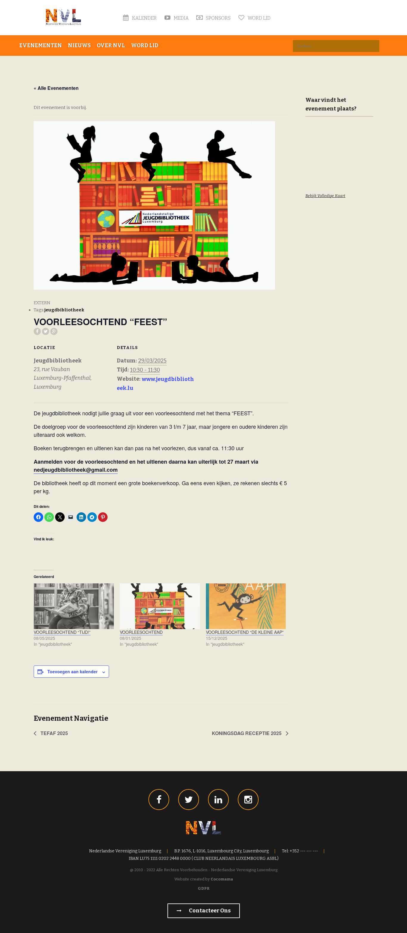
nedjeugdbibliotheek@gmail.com (76, 470)
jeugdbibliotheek (64, 310)
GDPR (203, 888)
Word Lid (259, 18)
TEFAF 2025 (53, 733)
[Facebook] (158, 799)
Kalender (144, 18)
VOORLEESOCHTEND (141, 632)
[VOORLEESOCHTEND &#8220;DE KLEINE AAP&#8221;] (246, 606)
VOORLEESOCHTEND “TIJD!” (62, 632)
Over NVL (111, 45)
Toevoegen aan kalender (72, 671)
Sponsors (218, 18)
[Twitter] (188, 799)
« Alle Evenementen (56, 87)
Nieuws (79, 45)
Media (181, 18)
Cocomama (222, 879)
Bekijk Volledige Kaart (325, 195)
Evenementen (40, 45)
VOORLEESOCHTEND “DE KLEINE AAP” (245, 632)
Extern (42, 302)
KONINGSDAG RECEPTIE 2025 (247, 733)
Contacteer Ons (209, 910)
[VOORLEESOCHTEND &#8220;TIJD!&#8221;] (74, 606)
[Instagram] (248, 799)
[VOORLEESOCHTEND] (160, 606)
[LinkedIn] (218, 799)
